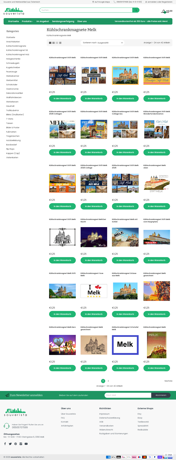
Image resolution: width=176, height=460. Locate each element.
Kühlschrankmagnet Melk (154, 327)
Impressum (104, 414)
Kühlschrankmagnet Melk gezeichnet (154, 274)
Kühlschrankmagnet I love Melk (92, 274)
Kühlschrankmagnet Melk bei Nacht (93, 220)
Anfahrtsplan (67, 425)
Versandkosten (106, 425)
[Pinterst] (15, 443)
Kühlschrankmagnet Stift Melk (62, 57)
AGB (101, 421)
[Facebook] (5, 443)
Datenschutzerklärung (109, 417)
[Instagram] (20, 443)
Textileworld (143, 421)
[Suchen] (135, 10)
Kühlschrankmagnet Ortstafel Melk (125, 328)
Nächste (168, 381)
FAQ (63, 417)
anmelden (152, 2)
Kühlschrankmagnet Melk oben (154, 166)
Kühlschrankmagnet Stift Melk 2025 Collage (94, 166)
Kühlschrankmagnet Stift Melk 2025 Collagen (62, 112)
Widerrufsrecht (106, 429)
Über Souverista (68, 414)
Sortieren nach (90, 42)
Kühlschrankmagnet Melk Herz (62, 327)
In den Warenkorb (62, 98)
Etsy (139, 414)
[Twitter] (10, 443)
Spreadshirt (143, 425)
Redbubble (143, 429)
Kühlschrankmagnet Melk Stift (62, 273)
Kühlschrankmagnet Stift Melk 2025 (125, 166)
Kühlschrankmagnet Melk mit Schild (125, 220)
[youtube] (26, 443)
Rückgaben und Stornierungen (113, 433)
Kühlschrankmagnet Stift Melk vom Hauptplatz (156, 220)
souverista (16, 457)
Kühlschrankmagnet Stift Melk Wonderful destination (156, 112)
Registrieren (167, 2)
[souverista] (14, 11)
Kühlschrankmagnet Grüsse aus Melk (124, 274)
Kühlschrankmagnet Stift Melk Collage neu (125, 112)
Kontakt (64, 421)
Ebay (140, 417)
